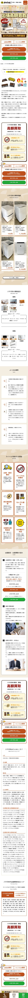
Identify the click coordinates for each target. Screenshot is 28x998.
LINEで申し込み (14, 58)
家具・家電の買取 (16, 2)
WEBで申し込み (14, 54)
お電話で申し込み (14, 49)
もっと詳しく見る (14, 277)
